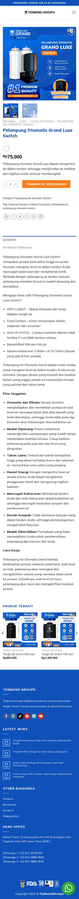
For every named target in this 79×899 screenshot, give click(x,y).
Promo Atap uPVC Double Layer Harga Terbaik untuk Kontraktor (42, 775)
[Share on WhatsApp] (6, 216)
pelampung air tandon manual (48, 277)
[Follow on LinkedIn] (34, 716)
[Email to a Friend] (27, 216)
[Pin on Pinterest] (34, 216)
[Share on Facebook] (13, 216)
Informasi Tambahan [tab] (17, 247)
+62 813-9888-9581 (31, 861)
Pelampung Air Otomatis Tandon (32, 198)
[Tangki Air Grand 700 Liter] (58, 629)
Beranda (9, 121)
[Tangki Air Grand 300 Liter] (20, 629)
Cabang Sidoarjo (18, 204)
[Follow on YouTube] (41, 716)
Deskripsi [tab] (9, 239)
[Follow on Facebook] (6, 716)
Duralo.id (8, 810)
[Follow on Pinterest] (27, 716)
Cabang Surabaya (39, 204)
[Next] (69, 63)
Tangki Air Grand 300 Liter (19, 654)
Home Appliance (42, 121)
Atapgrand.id (11, 816)
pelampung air (60, 204)
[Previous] (9, 63)
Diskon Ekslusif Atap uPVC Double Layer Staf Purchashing (38, 764)
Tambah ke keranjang (46, 184)
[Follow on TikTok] (20, 716)
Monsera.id (9, 804)
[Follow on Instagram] (13, 716)
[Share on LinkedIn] (41, 216)
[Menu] (74, 12)
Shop (23, 121)
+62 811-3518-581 (31, 853)
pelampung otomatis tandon (19, 208)
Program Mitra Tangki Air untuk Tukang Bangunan (40, 751)
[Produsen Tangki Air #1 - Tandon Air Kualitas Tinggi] (39, 12)
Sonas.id (8, 798)
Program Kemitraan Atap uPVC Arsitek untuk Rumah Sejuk (42, 742)
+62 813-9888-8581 (31, 857)
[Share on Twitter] (20, 216)
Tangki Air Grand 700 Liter (57, 654)
